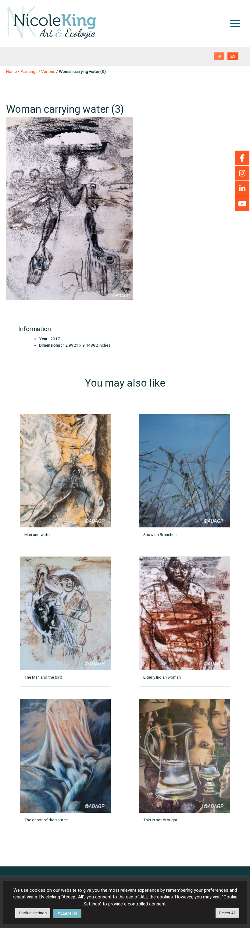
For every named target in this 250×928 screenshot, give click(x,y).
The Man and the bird (43, 677)
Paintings (29, 71)
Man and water (37, 534)
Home (11, 71)
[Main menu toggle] (235, 24)
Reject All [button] (227, 913)
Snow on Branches (160, 534)
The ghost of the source (46, 819)
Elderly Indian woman (162, 677)
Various (48, 71)
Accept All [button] (67, 913)
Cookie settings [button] (33, 913)
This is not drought (160, 819)
